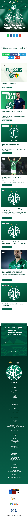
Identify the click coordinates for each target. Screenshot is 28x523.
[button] (8, 35)
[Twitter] (16, 382)
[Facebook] (11, 382)
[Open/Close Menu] (2, 6)
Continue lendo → (7, 87)
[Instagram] (14, 382)
